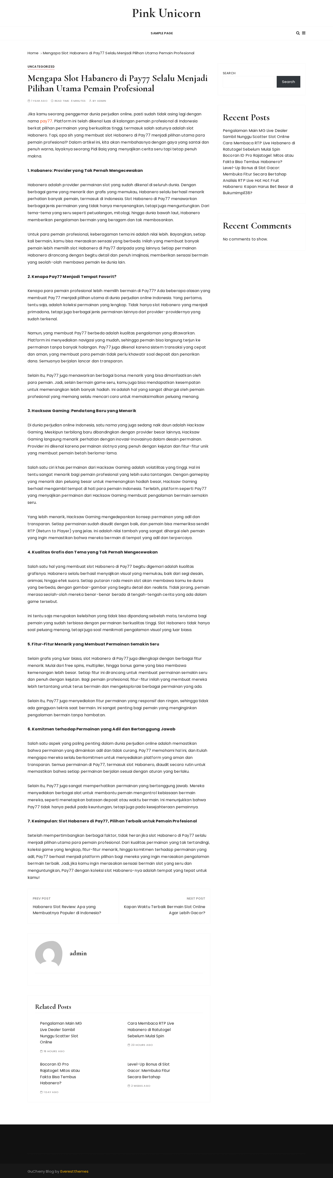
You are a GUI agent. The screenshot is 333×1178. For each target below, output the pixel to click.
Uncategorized (41, 66)
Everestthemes (74, 1171)
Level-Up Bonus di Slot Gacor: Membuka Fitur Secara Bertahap (148, 1070)
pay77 (46, 121)
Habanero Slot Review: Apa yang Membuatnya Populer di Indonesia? (67, 910)
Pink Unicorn (166, 13)
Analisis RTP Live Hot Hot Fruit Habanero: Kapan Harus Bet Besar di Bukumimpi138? (258, 187)
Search (229, 73)
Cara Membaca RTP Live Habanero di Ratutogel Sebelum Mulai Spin (150, 1030)
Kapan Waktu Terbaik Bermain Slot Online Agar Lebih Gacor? (164, 910)
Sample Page (162, 33)
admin (101, 101)
